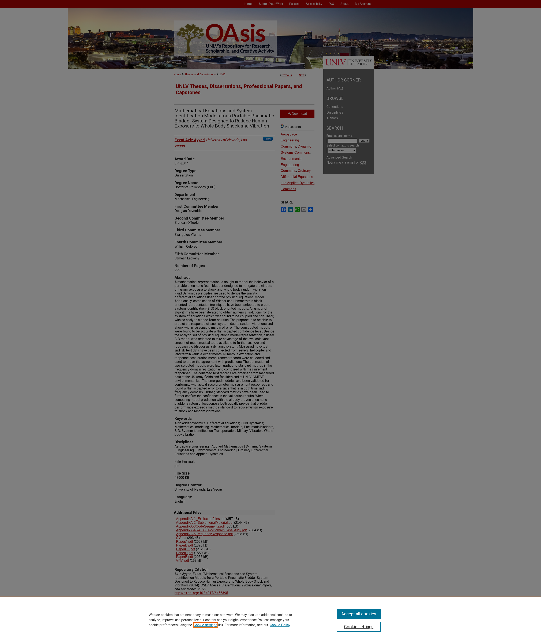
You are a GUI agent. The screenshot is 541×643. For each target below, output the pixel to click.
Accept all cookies (358, 613)
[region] (270, 620)
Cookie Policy (280, 625)
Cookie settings (205, 625)
